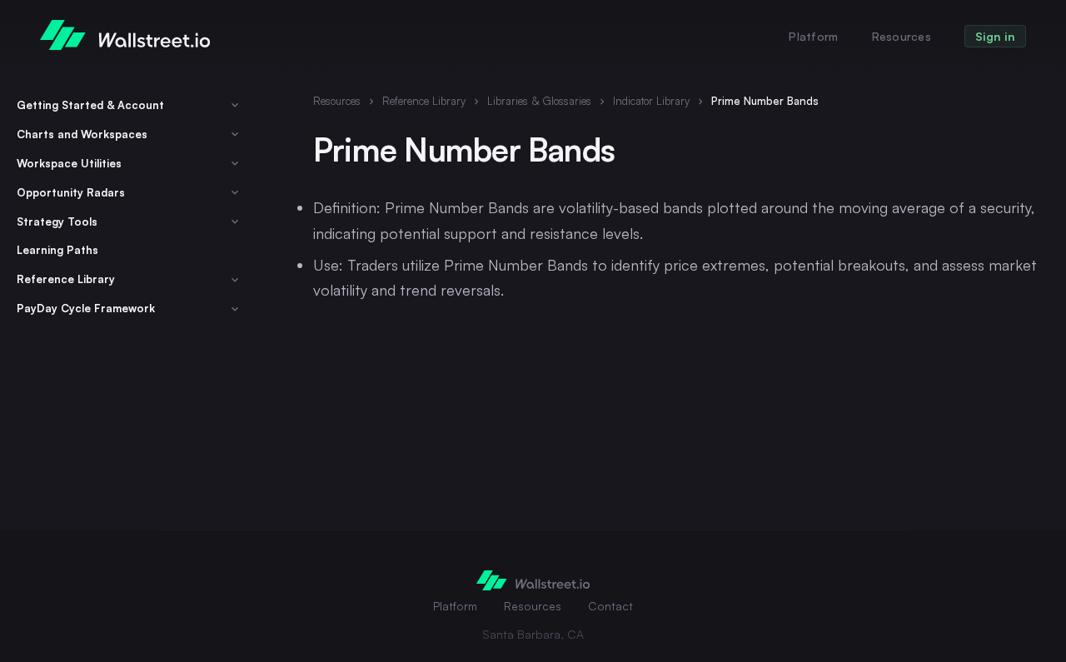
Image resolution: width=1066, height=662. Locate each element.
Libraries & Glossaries (539, 100)
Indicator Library (651, 100)
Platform (813, 36)
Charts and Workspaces (82, 134)
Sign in (995, 36)
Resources (902, 36)
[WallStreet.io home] (125, 35)
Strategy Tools (57, 221)
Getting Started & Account (90, 105)
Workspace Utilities (69, 163)
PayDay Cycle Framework (86, 309)
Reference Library (66, 279)
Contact (610, 606)
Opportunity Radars (71, 192)
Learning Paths (57, 250)
